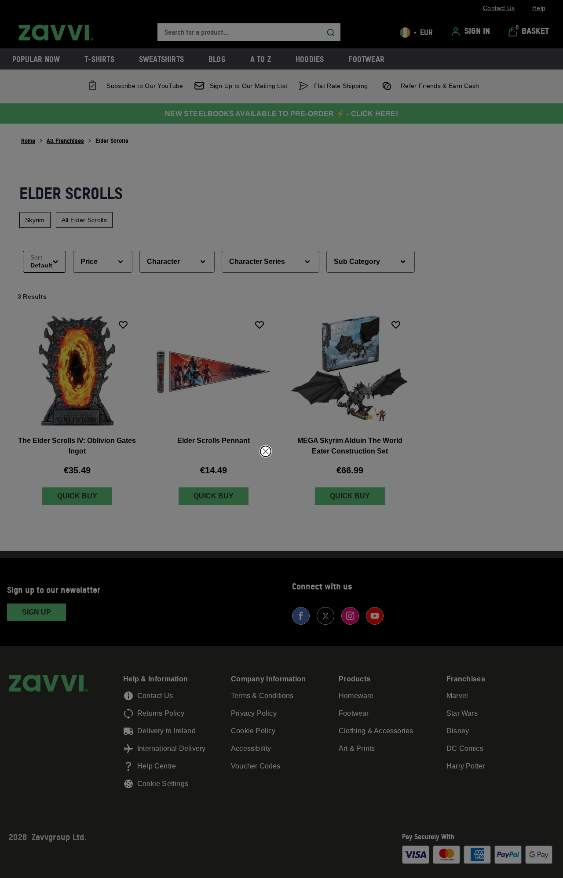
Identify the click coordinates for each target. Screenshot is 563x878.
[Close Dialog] (265, 451)
